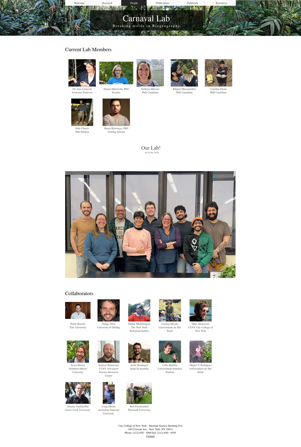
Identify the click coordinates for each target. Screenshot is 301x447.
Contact (150, 436)
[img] (78, 317)
